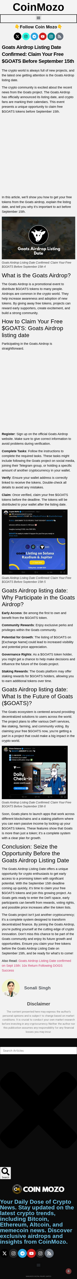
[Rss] (59, 36)
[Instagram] (26, 36)
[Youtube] (43, 36)
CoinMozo (38, 7)
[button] (39, 18)
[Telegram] (34, 36)
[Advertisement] (38, 155)
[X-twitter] (17, 36)
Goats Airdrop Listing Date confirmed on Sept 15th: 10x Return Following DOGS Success (36, 965)
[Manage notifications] (68, 1271)
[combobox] (38, 1050)
